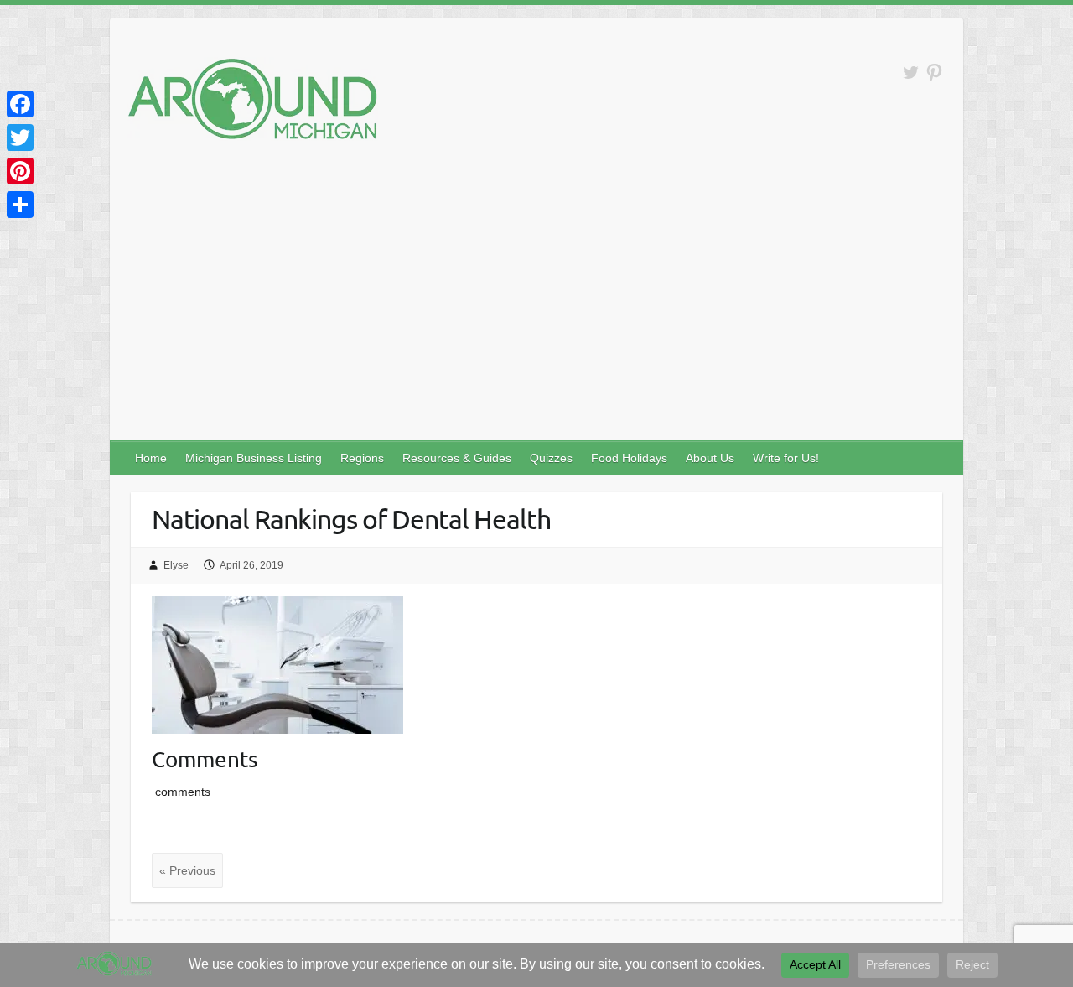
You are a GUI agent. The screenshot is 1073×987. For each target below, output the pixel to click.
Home (151, 458)
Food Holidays (629, 458)
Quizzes (551, 458)
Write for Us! (786, 458)
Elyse (176, 565)
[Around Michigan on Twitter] (910, 72)
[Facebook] (20, 104)
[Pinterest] (20, 171)
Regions (362, 458)
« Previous (187, 870)
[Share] (20, 204)
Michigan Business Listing (253, 458)
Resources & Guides (456, 458)
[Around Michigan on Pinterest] (934, 72)
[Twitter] (20, 137)
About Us (710, 458)
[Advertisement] (536, 314)
